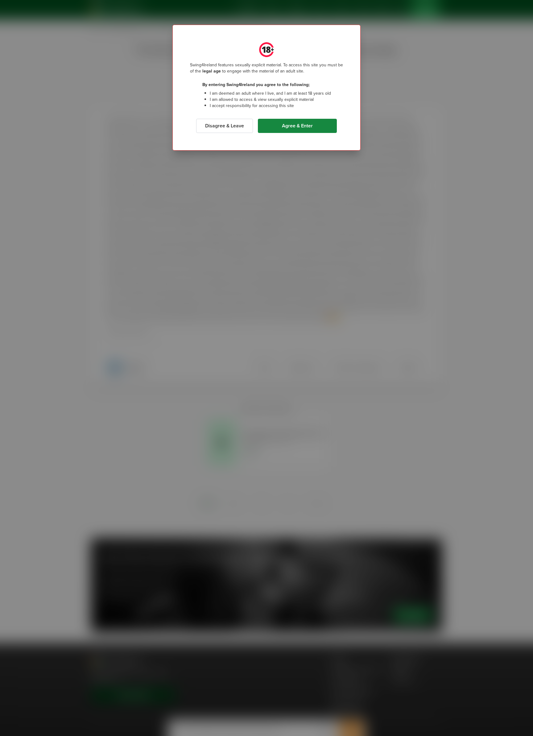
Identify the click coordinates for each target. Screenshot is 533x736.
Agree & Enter (297, 125)
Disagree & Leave (224, 125)
